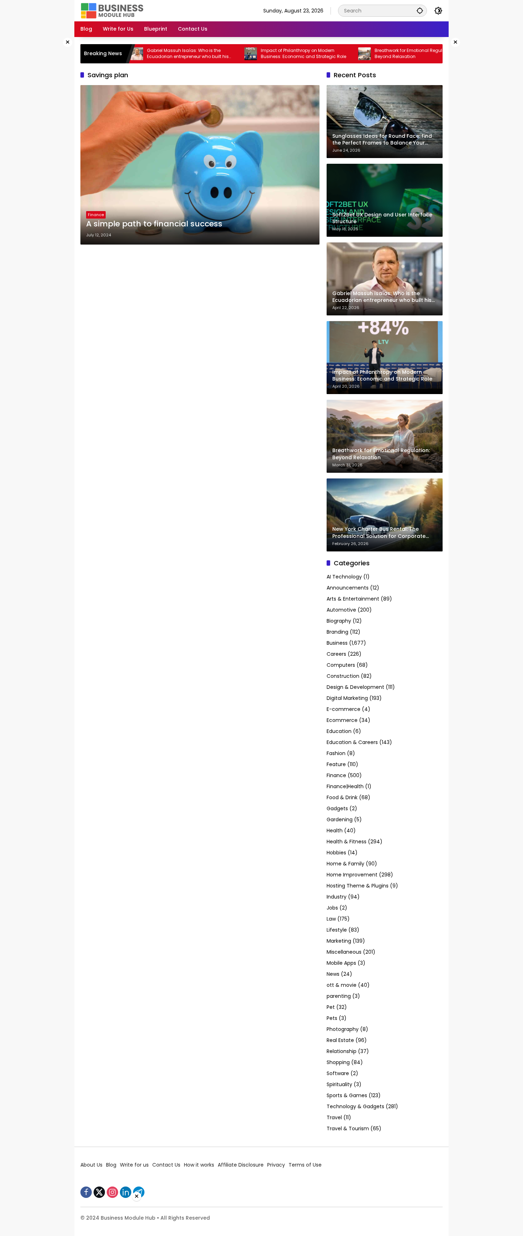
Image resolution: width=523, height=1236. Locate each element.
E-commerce (343, 709)
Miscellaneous (344, 951)
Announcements (348, 587)
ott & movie (341, 985)
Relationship (341, 1051)
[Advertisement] (51, 144)
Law (331, 918)
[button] (420, 10)
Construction (343, 676)
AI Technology (344, 576)
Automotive (341, 609)
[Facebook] (86, 1192)
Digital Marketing (347, 698)
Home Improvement (352, 874)
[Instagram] (112, 1192)
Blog (111, 1164)
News (333, 974)
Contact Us (166, 1164)
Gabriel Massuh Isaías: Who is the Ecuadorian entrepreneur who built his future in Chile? (154, 54)
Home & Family (345, 863)
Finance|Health (345, 786)
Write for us (134, 1164)
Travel (334, 1117)
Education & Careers (352, 742)
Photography (343, 1029)
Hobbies (336, 852)
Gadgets (337, 808)
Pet (331, 1007)
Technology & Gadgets (355, 1106)
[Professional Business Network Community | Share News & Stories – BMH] (112, 10)
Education (339, 731)
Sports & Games (347, 1095)
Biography (339, 620)
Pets (332, 1018)
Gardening (340, 819)
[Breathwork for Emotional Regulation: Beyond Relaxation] (330, 53)
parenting (339, 996)
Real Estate (340, 1040)
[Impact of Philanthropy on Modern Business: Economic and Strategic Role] (216, 53)
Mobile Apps (341, 963)
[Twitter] (99, 1192)
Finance (96, 215)
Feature (336, 764)
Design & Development (355, 687)
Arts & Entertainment (353, 598)
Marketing (339, 940)
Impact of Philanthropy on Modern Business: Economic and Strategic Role (269, 53)
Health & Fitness (346, 841)
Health (335, 830)
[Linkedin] (125, 1192)
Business (337, 642)
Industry (337, 896)
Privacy (276, 1164)
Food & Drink (342, 797)
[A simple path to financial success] (199, 165)
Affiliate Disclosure (241, 1164)
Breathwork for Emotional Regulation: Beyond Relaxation (380, 53)
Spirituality (339, 1084)
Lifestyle (337, 929)
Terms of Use (305, 1164)
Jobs (332, 907)
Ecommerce (342, 720)
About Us (91, 1164)
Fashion (336, 753)
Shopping (338, 1062)
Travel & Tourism (348, 1128)
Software (338, 1073)
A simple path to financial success (154, 224)
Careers (336, 654)
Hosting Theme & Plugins (358, 885)
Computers (341, 665)
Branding (337, 631)
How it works (199, 1164)
